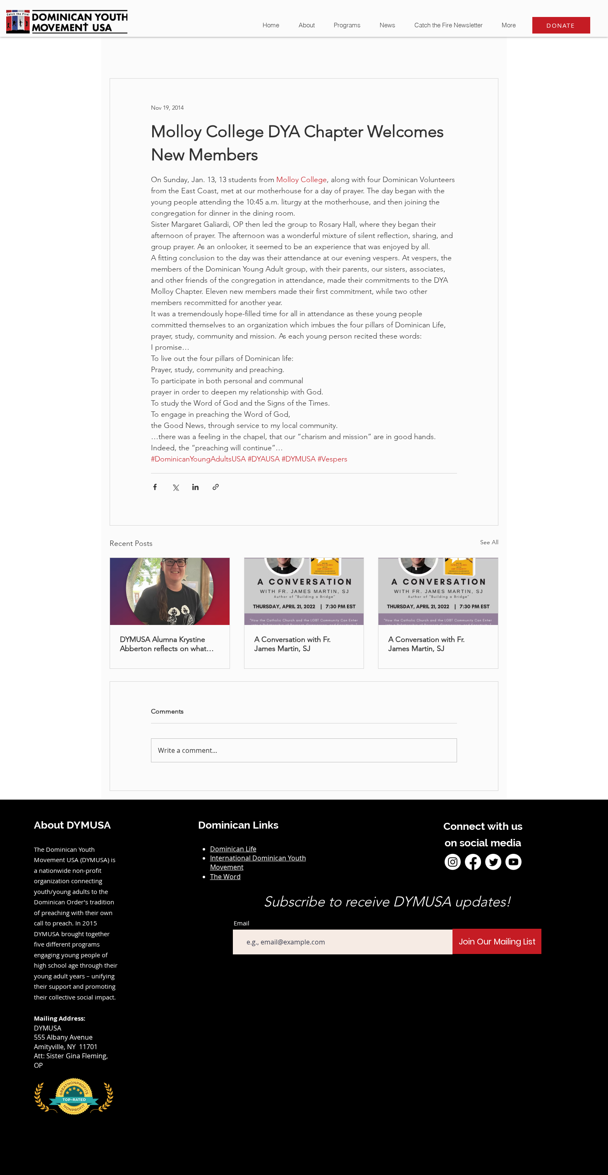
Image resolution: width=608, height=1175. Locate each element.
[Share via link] (216, 487)
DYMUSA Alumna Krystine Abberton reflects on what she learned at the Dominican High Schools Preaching (168, 644)
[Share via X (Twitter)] (175, 487)
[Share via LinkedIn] (195, 487)
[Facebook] (473, 862)
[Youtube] (513, 862)
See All (489, 542)
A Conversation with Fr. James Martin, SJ (292, 644)
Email (241, 923)
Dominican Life (233, 848)
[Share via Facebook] (155, 487)
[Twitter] (493, 862)
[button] (387, 25)
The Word (225, 876)
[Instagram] (453, 862)
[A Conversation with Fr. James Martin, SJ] (304, 591)
